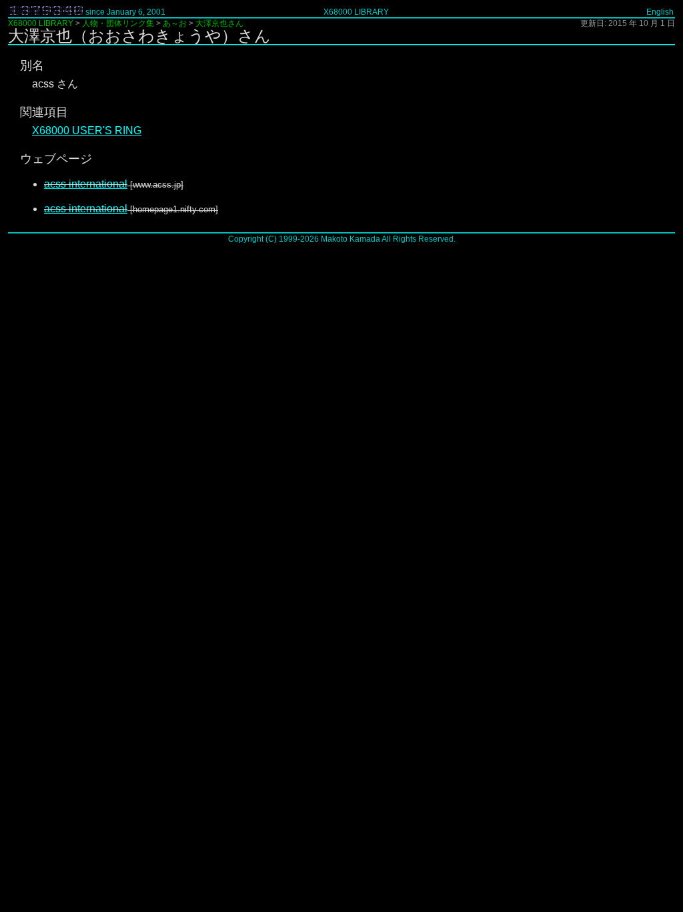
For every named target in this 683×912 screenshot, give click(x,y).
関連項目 (44, 112)
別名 (32, 65)
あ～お (175, 23)
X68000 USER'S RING (86, 130)
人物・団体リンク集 (118, 23)
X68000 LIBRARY (356, 12)
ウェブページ (56, 159)
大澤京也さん (219, 23)
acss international (85, 184)
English (660, 12)
